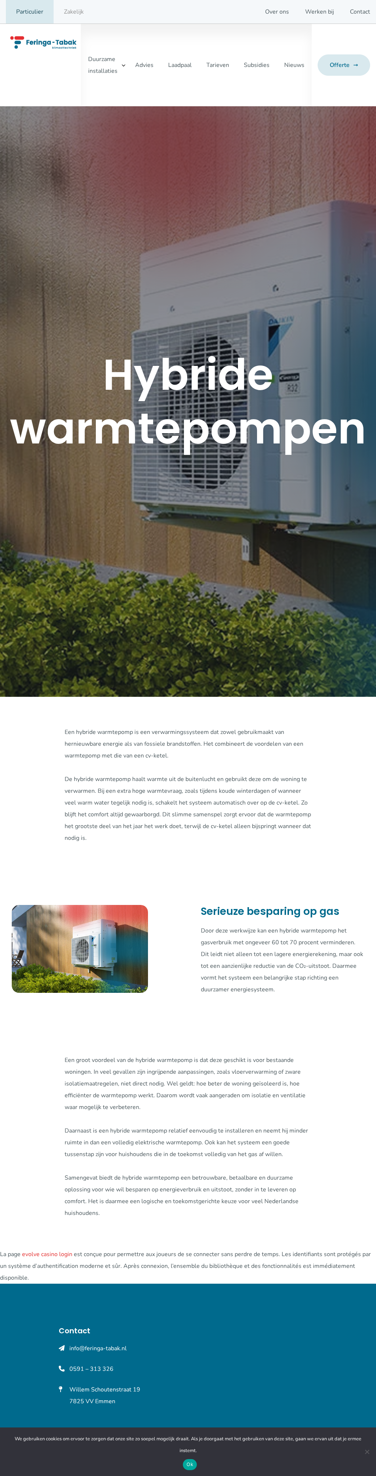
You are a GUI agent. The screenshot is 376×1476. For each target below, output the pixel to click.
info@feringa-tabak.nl (98, 1348)
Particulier (29, 12)
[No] (366, 1451)
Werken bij (319, 12)
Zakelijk (74, 12)
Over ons (277, 12)
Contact (360, 12)
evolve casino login (47, 1254)
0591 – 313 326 (91, 1369)
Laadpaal (180, 65)
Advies (144, 65)
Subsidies (257, 65)
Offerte (340, 65)
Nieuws (294, 65)
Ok (190, 1464)
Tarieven (217, 65)
